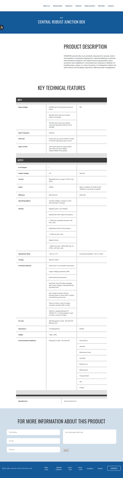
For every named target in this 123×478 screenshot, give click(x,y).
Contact (111, 6)
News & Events (90, 6)
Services (78, 6)
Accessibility (90, 468)
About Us (46, 6)
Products (68, 6)
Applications (57, 6)
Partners (101, 6)
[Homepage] (117, 6)
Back (61, 17)
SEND (66, 450)
